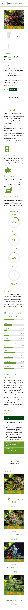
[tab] (14, 418)
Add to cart (13, 89)
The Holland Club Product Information (14, 99)
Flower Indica (7, 53)
